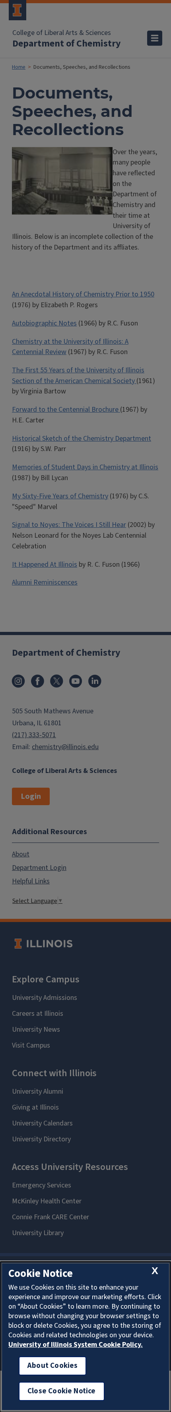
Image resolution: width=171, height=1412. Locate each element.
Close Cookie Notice (61, 1391)
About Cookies (52, 1365)
